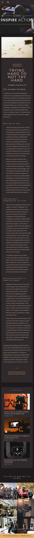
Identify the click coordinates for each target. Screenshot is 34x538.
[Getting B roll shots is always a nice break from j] (8, 525)
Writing (22, 373)
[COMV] (17, 19)
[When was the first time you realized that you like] (25, 508)
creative (11, 373)
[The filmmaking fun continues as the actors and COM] (8, 491)
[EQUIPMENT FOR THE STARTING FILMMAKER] (17, 450)
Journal (17, 65)
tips (16, 373)
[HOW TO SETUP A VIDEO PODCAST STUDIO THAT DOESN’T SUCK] (17, 402)
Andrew (12, 85)
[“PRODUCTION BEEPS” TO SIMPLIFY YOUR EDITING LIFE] (17, 426)
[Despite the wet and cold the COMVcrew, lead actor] (25, 491)
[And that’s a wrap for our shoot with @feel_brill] (8, 508)
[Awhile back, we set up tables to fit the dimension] (25, 525)
